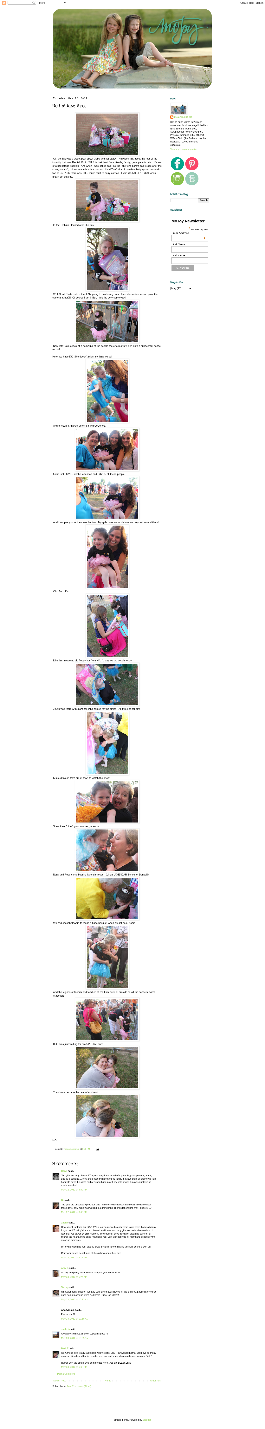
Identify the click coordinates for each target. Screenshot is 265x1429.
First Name (178, 244)
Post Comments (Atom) (79, 1386)
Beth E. (65, 1348)
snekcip (65, 1329)
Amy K (65, 1268)
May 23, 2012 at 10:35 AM (74, 1338)
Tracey (65, 1287)
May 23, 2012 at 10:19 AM (74, 1318)
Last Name (178, 255)
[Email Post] (97, 1149)
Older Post (155, 1380)
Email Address (188, 232)
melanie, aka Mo (183, 117)
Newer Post (59, 1380)
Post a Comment (66, 1374)
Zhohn (64, 1222)
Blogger (147, 1420)
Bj (62, 1200)
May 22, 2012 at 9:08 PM (74, 1212)
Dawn (64, 1171)
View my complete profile (183, 149)
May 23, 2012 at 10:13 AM (74, 1299)
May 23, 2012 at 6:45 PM (74, 1367)
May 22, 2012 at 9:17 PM (74, 1257)
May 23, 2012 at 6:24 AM (74, 1277)
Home (108, 1380)
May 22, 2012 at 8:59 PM (74, 1189)
